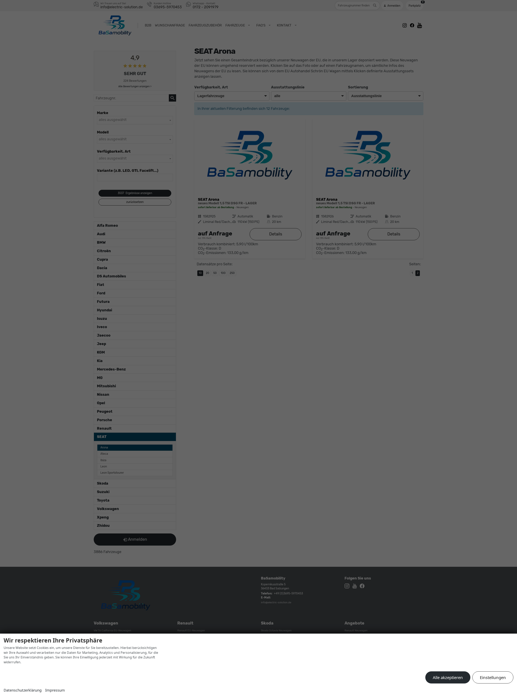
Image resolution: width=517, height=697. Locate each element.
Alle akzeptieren (448, 677)
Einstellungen (493, 677)
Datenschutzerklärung (23, 690)
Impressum (55, 690)
